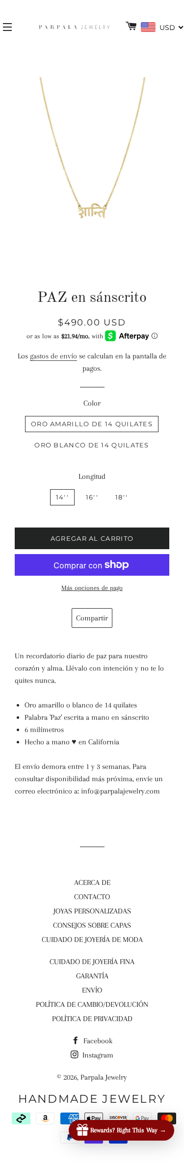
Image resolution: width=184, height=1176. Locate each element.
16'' (92, 497)
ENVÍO (92, 990)
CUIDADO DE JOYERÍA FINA (92, 961)
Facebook (96, 1040)
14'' (62, 497)
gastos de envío (53, 356)
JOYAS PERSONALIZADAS (92, 911)
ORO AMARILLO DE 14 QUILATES (92, 424)
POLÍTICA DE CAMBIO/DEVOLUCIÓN (92, 1004)
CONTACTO (92, 896)
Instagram (96, 1055)
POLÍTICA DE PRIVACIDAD (92, 1018)
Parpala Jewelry (103, 1077)
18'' (121, 497)
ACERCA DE (92, 882)
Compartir (92, 618)
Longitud (92, 476)
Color (92, 403)
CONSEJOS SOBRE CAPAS (92, 925)
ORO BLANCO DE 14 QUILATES (91, 445)
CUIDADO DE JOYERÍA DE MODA (92, 939)
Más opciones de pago (92, 587)
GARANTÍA (92, 975)
